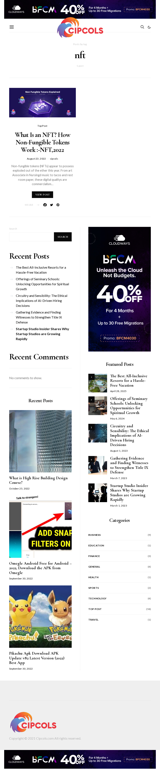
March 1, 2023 (118, 505)
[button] (149, 27)
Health (93, 577)
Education (96, 545)
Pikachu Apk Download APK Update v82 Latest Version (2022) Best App (36, 658)
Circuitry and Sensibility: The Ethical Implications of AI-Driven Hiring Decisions (41, 300)
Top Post (42, 125)
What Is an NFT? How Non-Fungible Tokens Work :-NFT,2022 (42, 142)
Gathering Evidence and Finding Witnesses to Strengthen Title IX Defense (39, 317)
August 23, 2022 (36, 158)
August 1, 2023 (119, 450)
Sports (93, 587)
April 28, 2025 (118, 391)
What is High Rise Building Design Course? (38, 480)
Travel (93, 619)
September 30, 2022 (21, 578)
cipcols (54, 158)
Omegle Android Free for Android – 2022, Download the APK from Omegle (40, 568)
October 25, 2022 (19, 488)
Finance (94, 556)
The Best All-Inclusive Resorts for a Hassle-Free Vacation (41, 269)
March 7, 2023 (118, 478)
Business (94, 534)
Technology (97, 598)
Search (13, 228)
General (94, 566)
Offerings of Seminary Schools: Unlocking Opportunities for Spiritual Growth (42, 284)
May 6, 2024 (117, 418)
